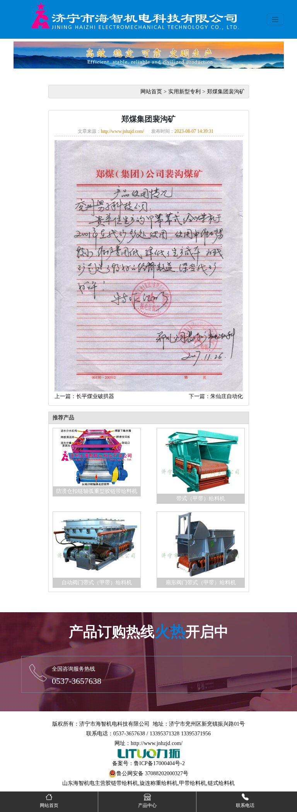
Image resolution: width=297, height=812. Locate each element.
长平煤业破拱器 (95, 396)
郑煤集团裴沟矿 (226, 91)
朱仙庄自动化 (226, 396)
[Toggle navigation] (275, 19)
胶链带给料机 (122, 783)
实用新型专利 (184, 91)
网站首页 (151, 91)
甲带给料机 (192, 783)
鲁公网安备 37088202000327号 (152, 773)
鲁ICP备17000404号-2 (159, 763)
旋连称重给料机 (159, 783)
